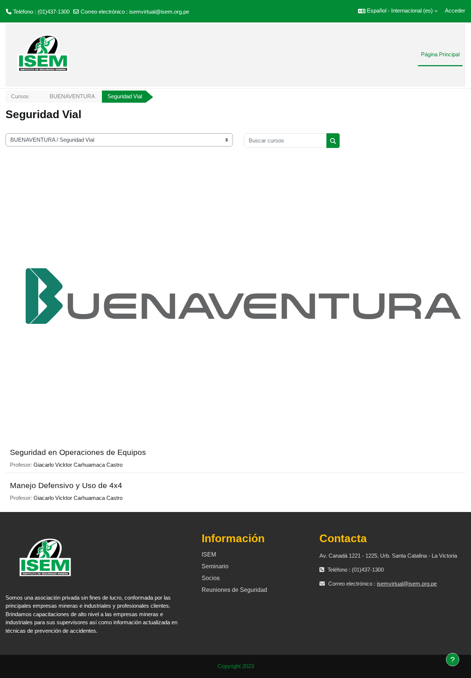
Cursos (20, 96)
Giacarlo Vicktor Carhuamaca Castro (78, 465)
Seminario (215, 566)
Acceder (455, 10)
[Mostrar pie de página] (452, 659)
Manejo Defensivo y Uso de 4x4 (66, 485)
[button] (398, 11)
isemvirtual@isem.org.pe (159, 11)
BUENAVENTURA (72, 96)
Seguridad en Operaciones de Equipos (78, 452)
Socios (211, 578)
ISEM (209, 554)
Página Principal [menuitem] (440, 54)
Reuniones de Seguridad (234, 590)
